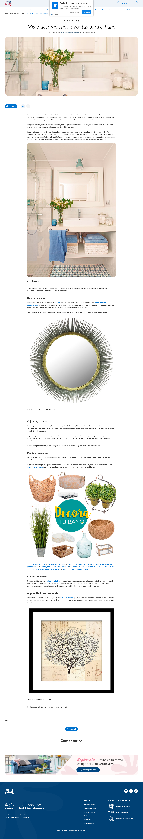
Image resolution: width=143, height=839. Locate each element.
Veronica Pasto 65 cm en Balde (75, 569)
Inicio (6, 13)
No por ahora (74, 12)
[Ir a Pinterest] (126, 791)
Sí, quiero (87, 12)
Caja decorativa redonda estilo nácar (44, 569)
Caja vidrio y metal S (61, 567)
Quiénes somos (89, 823)
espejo (57, 302)
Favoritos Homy (14, 13)
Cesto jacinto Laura (106, 567)
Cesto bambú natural (56, 564)
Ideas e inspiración (90, 804)
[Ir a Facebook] (131, 791)
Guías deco (88, 816)
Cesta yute (45, 567)
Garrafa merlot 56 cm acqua (83, 567)
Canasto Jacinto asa (37, 564)
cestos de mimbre (52, 581)
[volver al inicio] (8, 5)
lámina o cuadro (66, 598)
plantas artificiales (35, 467)
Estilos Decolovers (90, 812)
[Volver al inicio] (9, 792)
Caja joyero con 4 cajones (78, 564)
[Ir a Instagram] (136, 791)
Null (23, 13)
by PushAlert (55, 14)
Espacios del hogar (90, 808)
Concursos (87, 819)
